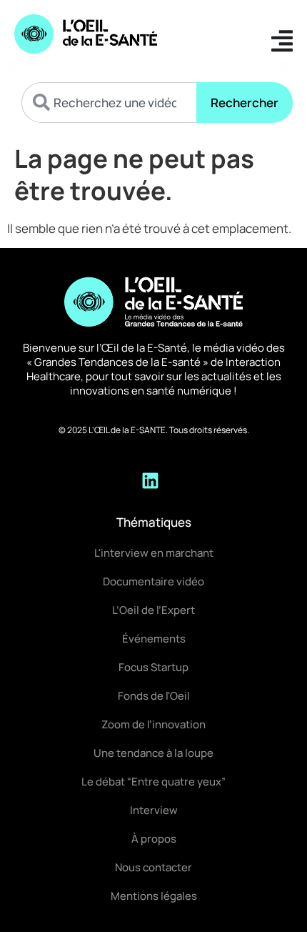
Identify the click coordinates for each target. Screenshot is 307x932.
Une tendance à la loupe (153, 752)
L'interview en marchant (153, 552)
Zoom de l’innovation (153, 724)
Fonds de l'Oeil (154, 695)
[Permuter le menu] (282, 41)
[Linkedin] (150, 480)
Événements (154, 638)
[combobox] (108, 102)
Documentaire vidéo (153, 581)
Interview (154, 810)
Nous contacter (153, 867)
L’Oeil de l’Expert (153, 610)
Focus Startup (153, 667)
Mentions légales (154, 895)
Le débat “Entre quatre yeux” (153, 781)
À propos (153, 838)
